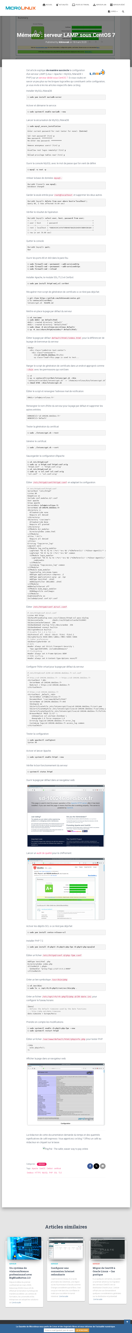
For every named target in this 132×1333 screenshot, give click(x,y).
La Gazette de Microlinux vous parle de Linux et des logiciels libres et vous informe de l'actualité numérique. (65, 1326)
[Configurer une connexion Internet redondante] (66, 1248)
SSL (55, 1173)
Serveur (42, 1164)
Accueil (49, 5)
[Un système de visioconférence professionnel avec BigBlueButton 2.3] (24, 1248)
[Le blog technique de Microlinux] (20, 8)
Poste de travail (82, 5)
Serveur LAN (101, 5)
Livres (113, 11)
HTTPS (38, 1173)
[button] (117, 11)
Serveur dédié (119, 5)
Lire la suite (16, 1303)
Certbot (50, 1168)
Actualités (63, 5)
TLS (60, 1173)
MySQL (45, 1173)
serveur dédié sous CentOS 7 (53, 77)
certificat (57, 1168)
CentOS (42, 1168)
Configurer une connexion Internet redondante (62, 1271)
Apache (35, 1168)
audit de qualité (44, 853)
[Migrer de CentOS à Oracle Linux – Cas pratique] (108, 1248)
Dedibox (30, 1173)
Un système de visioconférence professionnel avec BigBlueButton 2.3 (20, 1272)
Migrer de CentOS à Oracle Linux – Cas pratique (104, 1271)
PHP (51, 1173)
